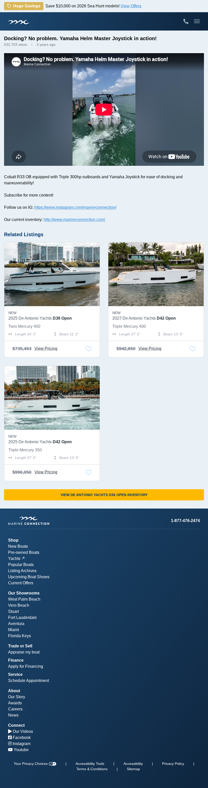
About (14, 691)
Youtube (21, 750)
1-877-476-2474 (185, 520)
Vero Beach (18, 605)
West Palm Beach (24, 599)
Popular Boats (21, 564)
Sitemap (133, 769)
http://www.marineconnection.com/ (74, 219)
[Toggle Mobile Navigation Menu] (197, 21)
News (13, 715)
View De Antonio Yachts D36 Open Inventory (104, 495)
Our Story (16, 697)
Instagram (21, 743)
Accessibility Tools (90, 764)
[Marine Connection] (18, 22)
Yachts (14, 558)
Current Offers (20, 583)
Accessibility (133, 764)
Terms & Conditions (92, 769)
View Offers (130, 6)
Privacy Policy (173, 764)
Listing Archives (22, 571)
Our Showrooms (24, 593)
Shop (13, 540)
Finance (16, 660)
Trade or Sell (20, 646)
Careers (15, 709)
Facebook (21, 737)
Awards (15, 703)
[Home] (56, 521)
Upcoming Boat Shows (28, 577)
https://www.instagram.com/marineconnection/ (75, 207)
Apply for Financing (25, 666)
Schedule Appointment (28, 680)
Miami (13, 630)
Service (15, 674)
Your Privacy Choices (31, 764)
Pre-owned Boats (23, 552)
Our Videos (22, 731)
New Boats (18, 546)
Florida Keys (19, 636)
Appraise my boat (24, 652)
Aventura (16, 623)
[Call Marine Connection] (185, 21)
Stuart (13, 611)
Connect (16, 725)
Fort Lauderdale (22, 617)
